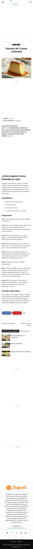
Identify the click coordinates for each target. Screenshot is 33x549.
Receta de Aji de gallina (8, 323)
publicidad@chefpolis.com (16, 528)
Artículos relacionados (10, 331)
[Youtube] (25, 533)
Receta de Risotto (16, 343)
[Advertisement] (16, 22)
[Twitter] (16, 533)
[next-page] (5, 360)
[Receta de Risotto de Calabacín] (6, 353)
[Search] (30, 2)
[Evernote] (7, 533)
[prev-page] (3, 360)
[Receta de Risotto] (6, 345)
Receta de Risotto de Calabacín (21, 351)
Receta (7, 41)
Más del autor (24, 331)
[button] (3, 2)
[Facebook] (12, 533)
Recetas (19, 541)
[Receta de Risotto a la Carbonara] (6, 338)
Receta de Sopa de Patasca (26, 324)
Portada (14, 541)
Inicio (3, 41)
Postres (18, 44)
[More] (24, 313)
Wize (19, 546)
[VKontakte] (21, 533)
